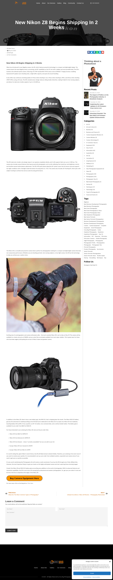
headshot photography (90, 232)
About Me (44, 567)
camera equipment (94, 225)
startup (86, 257)
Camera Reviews (90, 137)
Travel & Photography (92, 192)
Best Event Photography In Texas (93, 210)
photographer (99, 240)
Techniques (89, 187)
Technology (89, 189)
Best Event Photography (90, 208)
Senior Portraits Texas (90, 255)
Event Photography (96, 227)
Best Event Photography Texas (92, 212)
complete (103, 225)
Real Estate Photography (93, 181)
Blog (64, 3)
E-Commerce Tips (91, 142)
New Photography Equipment (94, 168)
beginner (86, 202)
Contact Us (80, 3)
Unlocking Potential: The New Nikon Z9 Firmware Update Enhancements (98, 115)
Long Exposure (90, 161)
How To (88, 148)
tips (105, 257)
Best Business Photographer (91, 206)
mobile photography (101, 238)
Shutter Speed (101, 255)
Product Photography (90, 249)
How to (101, 234)
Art (87, 124)
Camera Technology (91, 140)
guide (99, 230)
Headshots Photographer (91, 234)
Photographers (101, 242)
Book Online (84, 548)
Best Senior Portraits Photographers (94, 219)
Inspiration (89, 153)
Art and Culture (90, 127)
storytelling (92, 257)
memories (97, 236)
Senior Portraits (88, 251)
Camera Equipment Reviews (93, 134)
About (43, 3)
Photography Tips (91, 179)
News (87, 171)
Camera (86, 225)
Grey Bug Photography (90, 230)
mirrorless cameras (89, 238)
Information (89, 150)
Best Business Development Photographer (95, 204)
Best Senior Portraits (89, 217)
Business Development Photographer (94, 221)
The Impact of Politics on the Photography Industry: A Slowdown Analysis (99, 97)
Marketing (89, 166)
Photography (89, 176)
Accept (92, 573)
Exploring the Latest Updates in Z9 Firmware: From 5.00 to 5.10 (98, 106)
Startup (88, 184)
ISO (87, 155)
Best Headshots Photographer (92, 215)
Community (71, 3)
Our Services (51, 3)
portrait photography (90, 247)
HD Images (95, 3)
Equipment (89, 145)
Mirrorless (104, 236)
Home (38, 3)
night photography (89, 240)
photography (87, 245)
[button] (110, 561)
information (87, 236)
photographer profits (89, 242)
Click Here (30, 483)
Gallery (59, 3)
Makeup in (89, 163)
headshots (101, 232)
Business (88, 129)
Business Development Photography (94, 223)
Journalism (89, 158)
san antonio (100, 249)
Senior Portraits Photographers (92, 253)
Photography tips (97, 245)
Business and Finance (92, 132)
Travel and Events (91, 194)
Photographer (90, 174)
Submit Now (11, 530)
